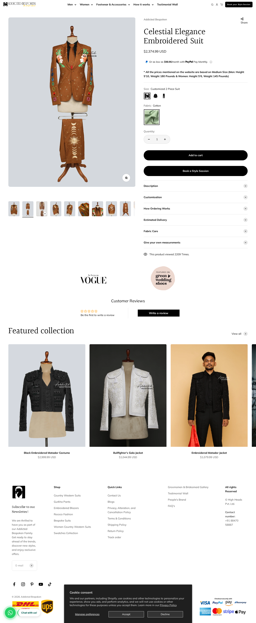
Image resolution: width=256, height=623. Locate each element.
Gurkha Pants (62, 501)
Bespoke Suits (62, 520)
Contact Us (114, 495)
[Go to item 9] (125, 209)
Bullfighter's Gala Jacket (128, 452)
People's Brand (177, 499)
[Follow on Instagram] (23, 584)
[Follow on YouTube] (40, 584)
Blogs (111, 501)
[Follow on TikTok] (49, 584)
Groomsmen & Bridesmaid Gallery (188, 487)
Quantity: (149, 131)
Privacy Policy (168, 605)
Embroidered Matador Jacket (209, 452)
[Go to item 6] (83, 209)
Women (84, 4)
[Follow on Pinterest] (32, 584)
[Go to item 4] (55, 209)
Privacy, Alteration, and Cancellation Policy (121, 510)
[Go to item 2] (27, 209)
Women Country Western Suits (72, 526)
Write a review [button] (158, 313)
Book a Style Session (196, 171)
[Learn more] (211, 62)
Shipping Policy (117, 524)
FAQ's (171, 506)
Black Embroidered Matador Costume (47, 452)
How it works (141, 4)
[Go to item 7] (97, 209)
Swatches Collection (66, 533)
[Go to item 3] (41, 209)
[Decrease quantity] (149, 139)
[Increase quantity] (165, 139)
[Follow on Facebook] (14, 584)
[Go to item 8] (111, 209)
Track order (114, 537)
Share (244, 22)
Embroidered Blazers (66, 508)
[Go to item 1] (14, 209)
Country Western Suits (67, 495)
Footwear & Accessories (111, 4)
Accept (126, 614)
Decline (165, 614)
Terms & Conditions (119, 518)
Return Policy (116, 531)
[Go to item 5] (69, 209)
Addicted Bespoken (155, 19)
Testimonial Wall (167, 4)
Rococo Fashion (63, 514)
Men (70, 4)
